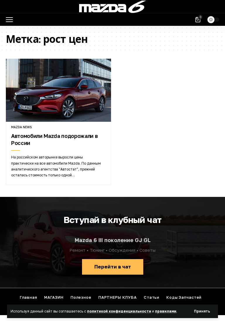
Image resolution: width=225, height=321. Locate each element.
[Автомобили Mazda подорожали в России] (58, 90)
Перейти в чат (112, 266)
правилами (165, 311)
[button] (202, 311)
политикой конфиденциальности (119, 311)
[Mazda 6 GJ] (112, 7)
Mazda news (21, 127)
